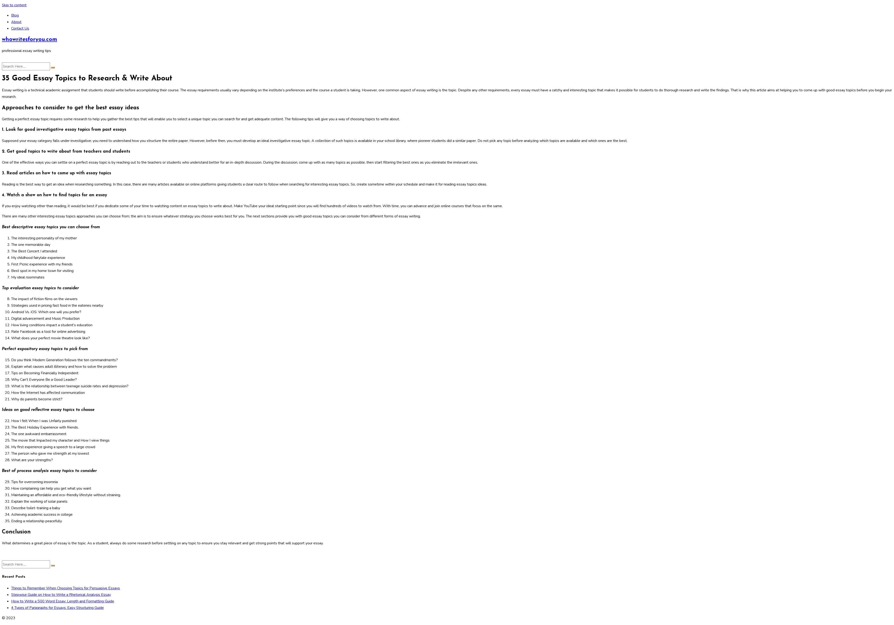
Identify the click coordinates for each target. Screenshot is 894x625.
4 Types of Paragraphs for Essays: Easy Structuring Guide (57, 607)
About (16, 21)
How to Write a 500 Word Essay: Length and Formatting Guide (62, 601)
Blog (15, 15)
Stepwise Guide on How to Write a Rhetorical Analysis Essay (61, 594)
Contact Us (20, 28)
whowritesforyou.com (29, 39)
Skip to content (14, 5)
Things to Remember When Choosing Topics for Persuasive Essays (65, 588)
